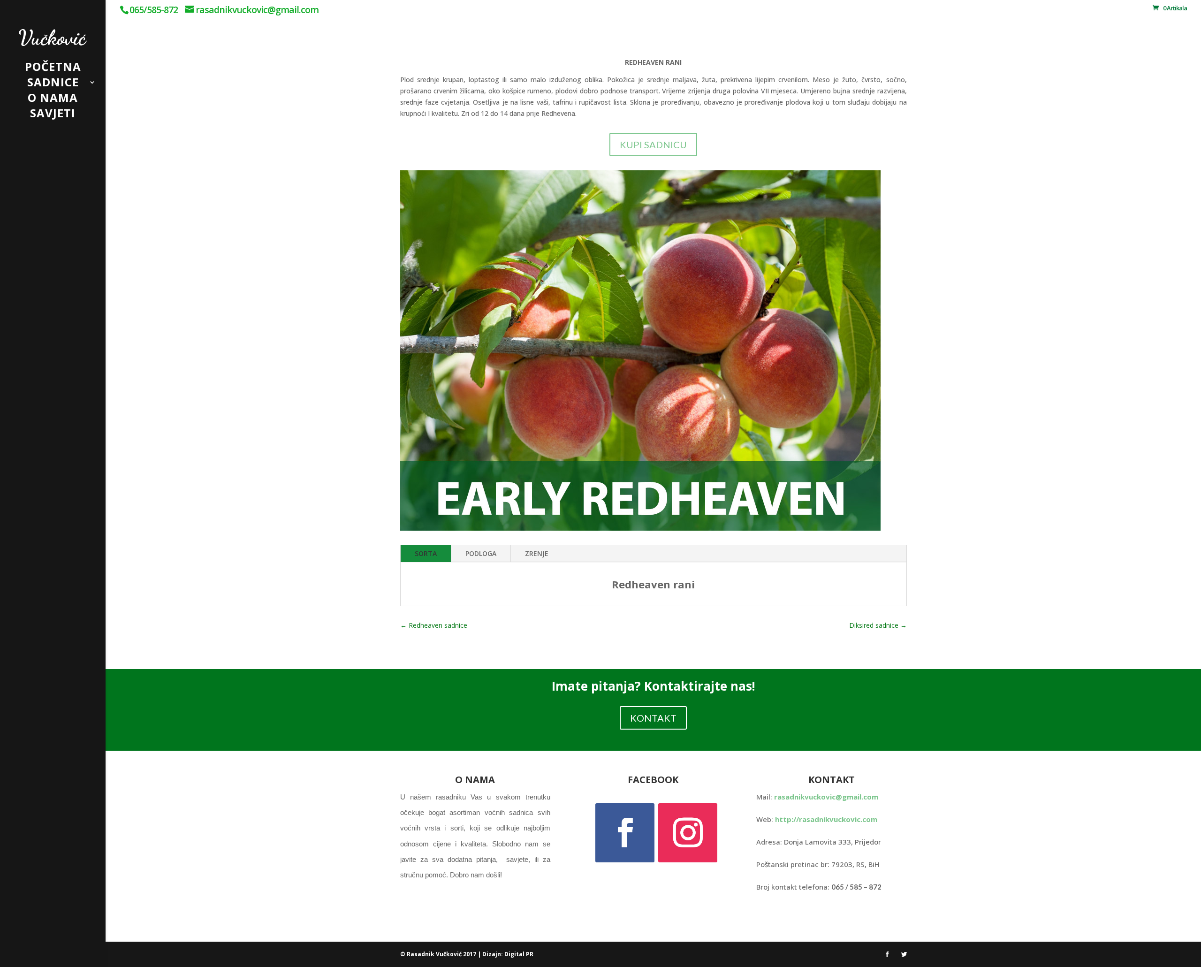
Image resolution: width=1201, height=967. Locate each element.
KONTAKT (653, 717)
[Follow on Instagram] (687, 832)
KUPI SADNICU (653, 144)
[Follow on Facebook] (624, 832)
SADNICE (53, 84)
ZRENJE (536, 553)
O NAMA (53, 99)
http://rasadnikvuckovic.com (826, 819)
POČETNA (53, 68)
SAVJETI (53, 115)
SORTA (426, 553)
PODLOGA (480, 553)
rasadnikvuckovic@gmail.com (826, 796)
